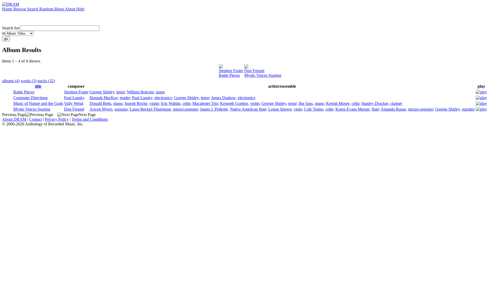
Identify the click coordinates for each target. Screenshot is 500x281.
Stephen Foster (231, 70)
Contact (35, 119)
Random (46, 9)
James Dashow (223, 97)
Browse (20, 9)
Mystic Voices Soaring (262, 75)
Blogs (59, 9)
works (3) (28, 81)
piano (160, 92)
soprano (121, 109)
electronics (163, 97)
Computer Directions (30, 97)
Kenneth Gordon (234, 103)
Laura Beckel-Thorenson (150, 109)
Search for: (11, 28)
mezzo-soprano (185, 109)
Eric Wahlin (170, 103)
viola (298, 109)
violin (154, 103)
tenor (120, 92)
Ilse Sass (306, 103)
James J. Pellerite (214, 109)
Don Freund (254, 70)
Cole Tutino (313, 109)
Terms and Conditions (90, 119)
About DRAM (14, 119)
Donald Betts (100, 103)
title (38, 86)
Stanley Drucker (374, 103)
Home (7, 9)
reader (125, 97)
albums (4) (11, 81)
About (70, 9)
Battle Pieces (229, 75)
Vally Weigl (73, 103)
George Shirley (102, 92)
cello (186, 103)
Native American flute (248, 109)
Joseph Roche (135, 103)
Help (80, 9)
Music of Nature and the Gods (38, 103)
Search (33, 9)
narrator (468, 109)
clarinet (396, 103)
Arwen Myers (101, 109)
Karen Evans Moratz (352, 109)
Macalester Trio (205, 103)
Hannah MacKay (104, 97)
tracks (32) (46, 81)
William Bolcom (140, 92)
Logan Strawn (280, 109)
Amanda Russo (393, 109)
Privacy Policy (57, 119)
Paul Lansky (74, 97)
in (3, 33)
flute (375, 109)
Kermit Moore (337, 103)
